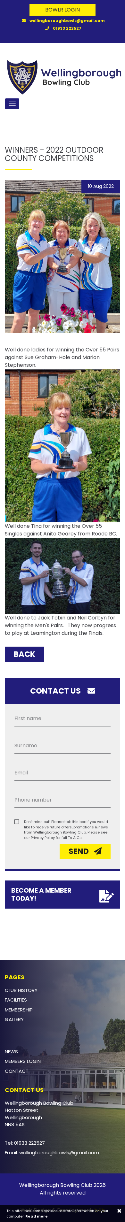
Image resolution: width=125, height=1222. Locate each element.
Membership (19, 1009)
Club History (21, 990)
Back (24, 654)
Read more (36, 1216)
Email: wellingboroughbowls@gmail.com (52, 1152)
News (11, 1051)
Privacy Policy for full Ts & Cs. (56, 837)
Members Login (23, 1061)
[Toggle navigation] (12, 103)
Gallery (14, 1019)
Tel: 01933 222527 (25, 1143)
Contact (17, 1071)
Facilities (16, 999)
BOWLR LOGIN (62, 9)
